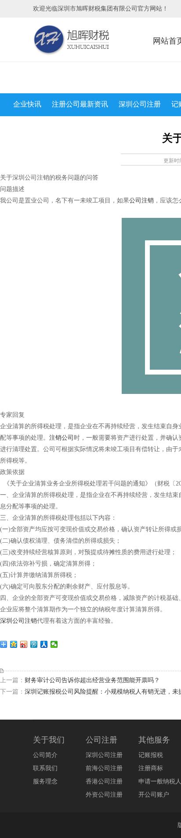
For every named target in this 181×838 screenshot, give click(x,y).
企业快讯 (27, 104)
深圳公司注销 (18, 620)
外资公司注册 (104, 794)
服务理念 (45, 781)
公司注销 (141, 200)
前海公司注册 (104, 768)
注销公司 (61, 437)
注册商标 (150, 768)
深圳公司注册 (140, 104)
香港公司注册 (104, 781)
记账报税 (150, 755)
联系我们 (45, 768)
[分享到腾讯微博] (34, 644)
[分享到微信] (54, 644)
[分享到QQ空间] (14, 644)
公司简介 (45, 755)
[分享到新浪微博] (24, 644)
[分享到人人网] (44, 644)
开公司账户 (153, 794)
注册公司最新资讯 (80, 104)
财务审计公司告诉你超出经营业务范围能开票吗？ (92, 680)
